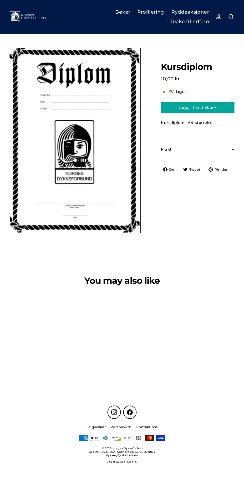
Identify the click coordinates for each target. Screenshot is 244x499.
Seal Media (128, 461)
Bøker (122, 12)
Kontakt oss (147, 427)
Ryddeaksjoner (190, 12)
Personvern (121, 427)
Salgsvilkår (96, 427)
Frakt (166, 149)
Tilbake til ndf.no (188, 21)
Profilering (150, 12)
